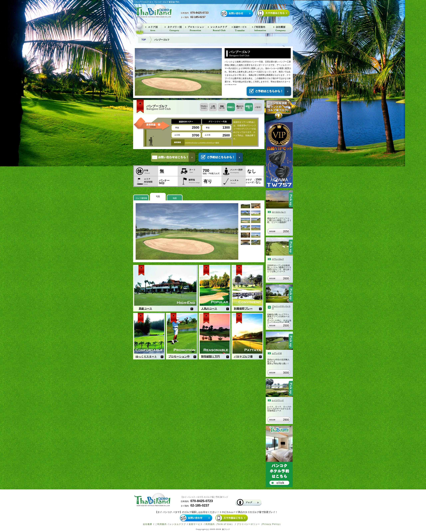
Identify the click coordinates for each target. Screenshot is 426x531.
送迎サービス (196, 524)
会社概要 (147, 524)
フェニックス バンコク (281, 307)
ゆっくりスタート (146, 356)
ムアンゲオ (277, 353)
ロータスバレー (279, 212)
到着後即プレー (243, 308)
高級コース (145, 308)
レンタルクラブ (178, 524)
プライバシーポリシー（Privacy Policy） (259, 524)
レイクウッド (278, 400)
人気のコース (209, 308)
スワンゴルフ (278, 259)
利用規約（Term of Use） (220, 524)
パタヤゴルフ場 (243, 356)
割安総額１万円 (210, 356)
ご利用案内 (161, 524)
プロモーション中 (179, 356)
